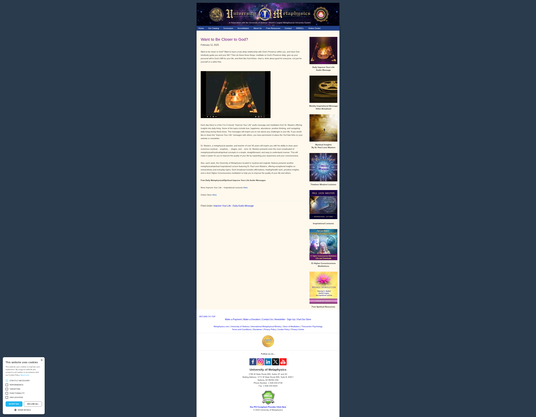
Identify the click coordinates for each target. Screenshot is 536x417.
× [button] (41, 360)
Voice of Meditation (291, 326)
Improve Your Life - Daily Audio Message (234, 206)
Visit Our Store (304, 319)
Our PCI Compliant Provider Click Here (268, 407)
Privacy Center (297, 329)
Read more (25, 375)
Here (245, 187)
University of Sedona (240, 326)
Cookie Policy (283, 329)
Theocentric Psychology (311, 326)
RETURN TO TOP (207, 316)
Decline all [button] (33, 404)
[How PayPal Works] (268, 347)
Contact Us (267, 319)
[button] (24, 409)
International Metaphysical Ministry (266, 326)
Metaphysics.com (222, 326)
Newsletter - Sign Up (285, 319)
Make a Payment (233, 319)
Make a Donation (251, 319)
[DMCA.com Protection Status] (268, 404)
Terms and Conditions (241, 329)
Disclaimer (257, 329)
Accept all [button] (14, 404)
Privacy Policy (270, 329)
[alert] (24, 385)
